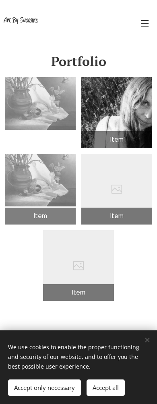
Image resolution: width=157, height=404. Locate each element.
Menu (145, 23)
